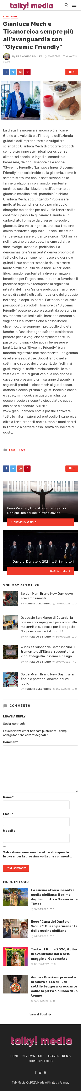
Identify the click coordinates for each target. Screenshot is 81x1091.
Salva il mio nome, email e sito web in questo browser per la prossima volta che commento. (37, 854)
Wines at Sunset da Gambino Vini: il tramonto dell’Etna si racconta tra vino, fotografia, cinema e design (48, 651)
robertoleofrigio (38, 603)
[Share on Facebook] (6, 72)
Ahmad (64, 1082)
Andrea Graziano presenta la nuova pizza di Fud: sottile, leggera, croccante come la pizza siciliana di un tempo (54, 986)
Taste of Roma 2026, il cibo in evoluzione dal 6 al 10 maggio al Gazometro (54, 953)
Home (14, 1056)
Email (8, 814)
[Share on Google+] (20, 72)
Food (6, 17)
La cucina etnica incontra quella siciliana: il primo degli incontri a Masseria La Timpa (54, 897)
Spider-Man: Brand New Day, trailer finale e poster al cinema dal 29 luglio (48, 678)
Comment (10, 742)
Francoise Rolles (29, 56)
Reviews (28, 1056)
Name (8, 797)
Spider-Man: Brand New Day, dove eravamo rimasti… (47, 596)
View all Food (38, 1014)
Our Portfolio (41, 1061)
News (14, 17)
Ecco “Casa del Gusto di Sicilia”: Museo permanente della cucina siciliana (54, 926)
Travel (53, 1056)
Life (41, 1056)
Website (9, 831)
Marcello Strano (38, 636)
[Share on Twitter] (13, 72)
